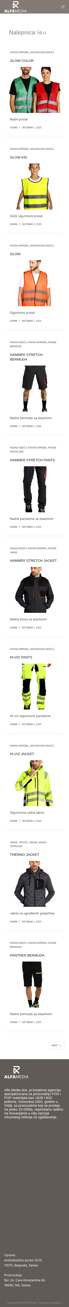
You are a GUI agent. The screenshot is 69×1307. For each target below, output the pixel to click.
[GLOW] (34, 283)
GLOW (15, 254)
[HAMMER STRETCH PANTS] (34, 489)
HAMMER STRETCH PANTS (32, 460)
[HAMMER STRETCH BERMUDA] (34, 389)
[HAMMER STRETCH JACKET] (34, 590)
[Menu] (63, 7)
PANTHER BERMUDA (27, 955)
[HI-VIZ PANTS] (34, 687)
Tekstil (23, 842)
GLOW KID (18, 157)
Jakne (13, 842)
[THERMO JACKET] (34, 884)
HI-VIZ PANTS (21, 657)
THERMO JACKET (24, 855)
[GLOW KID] (34, 187)
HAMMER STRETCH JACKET (33, 561)
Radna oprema (19, 52)
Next (55, 1045)
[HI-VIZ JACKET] (34, 783)
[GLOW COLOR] (34, 90)
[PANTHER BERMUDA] (34, 985)
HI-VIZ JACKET (22, 754)
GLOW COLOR (22, 61)
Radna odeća (18, 342)
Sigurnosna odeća (42, 52)
